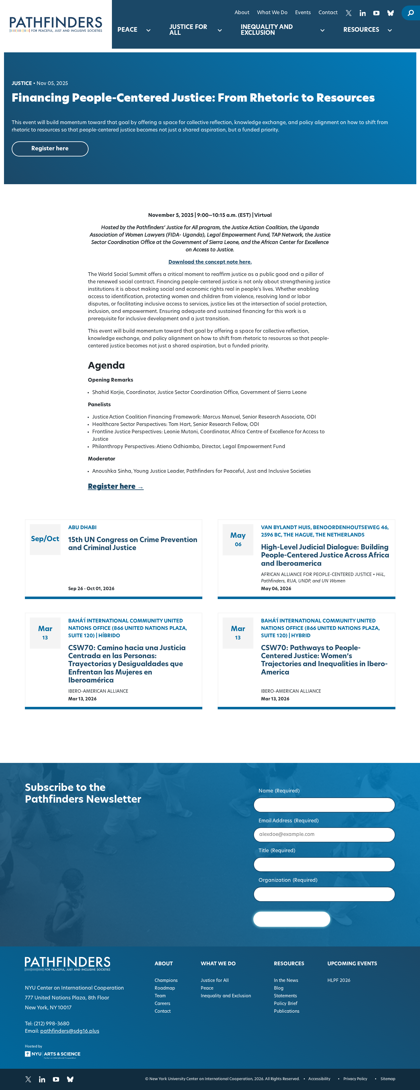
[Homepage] (56, 24)
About (242, 12)
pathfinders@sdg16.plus (69, 1031)
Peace (127, 30)
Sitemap (388, 1079)
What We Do (272, 12)
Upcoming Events (352, 964)
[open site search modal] (411, 13)
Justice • (23, 83)
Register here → (116, 487)
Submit (291, 919)
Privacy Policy (355, 1079)
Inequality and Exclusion (267, 30)
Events (303, 12)
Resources (361, 30)
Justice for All (188, 30)
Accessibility (319, 1079)
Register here (50, 149)
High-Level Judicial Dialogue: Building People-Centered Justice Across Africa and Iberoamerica (325, 556)
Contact (328, 12)
